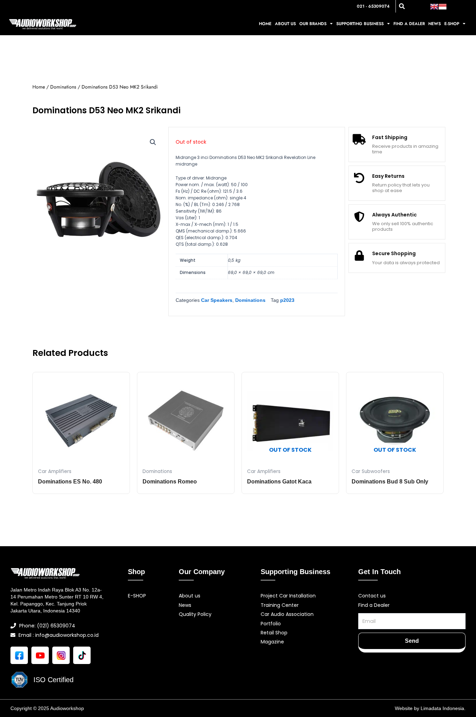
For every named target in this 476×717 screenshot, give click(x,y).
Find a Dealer (409, 24)
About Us (285, 24)
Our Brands (313, 24)
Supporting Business (360, 24)
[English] (434, 6)
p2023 (287, 300)
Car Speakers (216, 300)
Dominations (63, 86)
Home (265, 24)
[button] (402, 6)
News (434, 24)
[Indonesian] (442, 6)
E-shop (451, 24)
